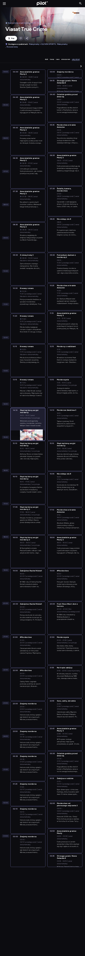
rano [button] (58, 59)
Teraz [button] (52, 59)
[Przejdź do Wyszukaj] (80, 3)
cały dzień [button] (76, 59)
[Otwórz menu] (4, 3)
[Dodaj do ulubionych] (20, 38)
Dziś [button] (46, 59)
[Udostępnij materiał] (26, 38)
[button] (81, 66)
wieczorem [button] (65, 59)
